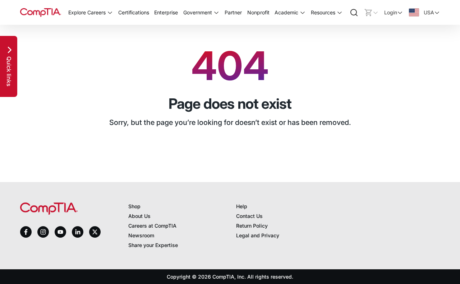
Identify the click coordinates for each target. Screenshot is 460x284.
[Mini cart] (371, 12)
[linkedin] (77, 231)
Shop (134, 206)
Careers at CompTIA (152, 226)
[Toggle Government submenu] (216, 12)
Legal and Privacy (257, 235)
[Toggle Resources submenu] (339, 12)
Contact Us (249, 216)
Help (241, 206)
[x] (95, 232)
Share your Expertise (153, 245)
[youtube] (60, 232)
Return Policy (252, 226)
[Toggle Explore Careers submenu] (110, 12)
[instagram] (43, 232)
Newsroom (141, 235)
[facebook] (26, 232)
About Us (139, 216)
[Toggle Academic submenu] (302, 12)
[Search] (354, 12)
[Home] (40, 12)
